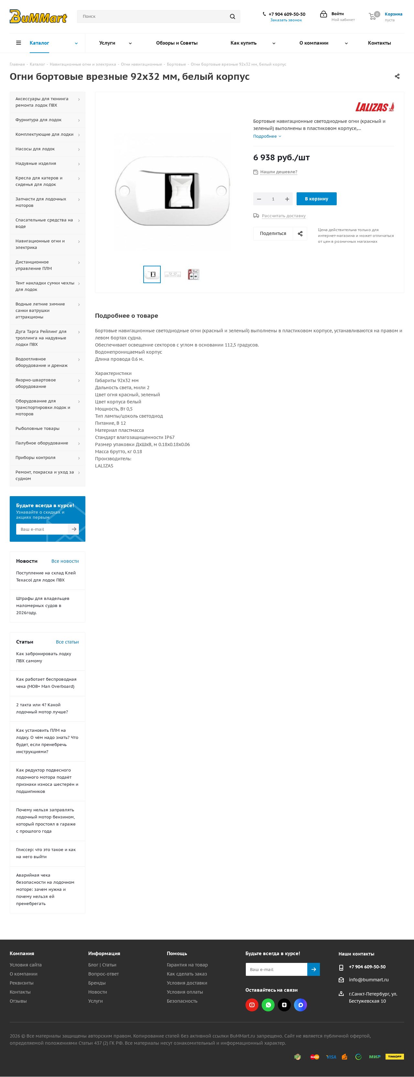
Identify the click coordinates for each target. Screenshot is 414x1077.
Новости (97, 992)
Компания (22, 953)
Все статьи (67, 642)
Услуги (95, 1001)
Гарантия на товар (187, 965)
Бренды (97, 983)
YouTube (251, 1004)
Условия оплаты (185, 992)
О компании (24, 974)
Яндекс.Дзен (284, 1004)
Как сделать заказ (187, 974)
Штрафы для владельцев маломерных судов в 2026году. (43, 605)
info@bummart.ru (369, 980)
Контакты (20, 992)
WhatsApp (268, 1004)
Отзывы (18, 1001)
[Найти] (232, 16)
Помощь (177, 953)
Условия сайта (26, 965)
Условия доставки (187, 983)
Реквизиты (22, 983)
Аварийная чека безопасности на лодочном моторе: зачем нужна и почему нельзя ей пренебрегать (45, 889)
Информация (104, 953)
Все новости (65, 561)
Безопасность (182, 1001)
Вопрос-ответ (103, 974)
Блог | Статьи (102, 965)
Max (300, 1004)
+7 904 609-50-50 (287, 14)
